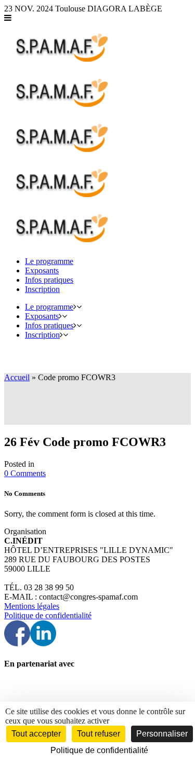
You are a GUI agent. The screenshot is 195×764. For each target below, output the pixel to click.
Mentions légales (31, 606)
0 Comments (25, 473)
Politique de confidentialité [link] (99, 750)
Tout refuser (98, 733)
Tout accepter (36, 733)
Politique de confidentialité (48, 615)
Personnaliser (162, 733)
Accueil (17, 377)
